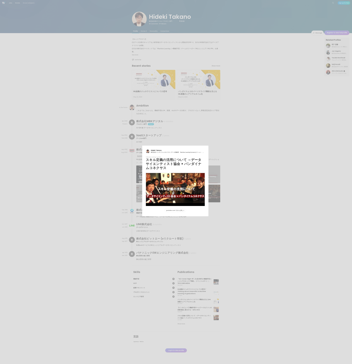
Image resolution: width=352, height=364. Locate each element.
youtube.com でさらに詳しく (175, 210)
